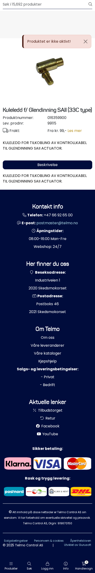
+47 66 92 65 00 (58, 215)
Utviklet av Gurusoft (77, 545)
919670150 (65, 523)
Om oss (47, 337)
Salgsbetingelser (16, 541)
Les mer (75, 130)
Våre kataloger (47, 353)
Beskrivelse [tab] (47, 164)
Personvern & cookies (49, 541)
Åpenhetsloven (80, 541)
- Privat (47, 377)
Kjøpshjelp (47, 361)
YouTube (50, 434)
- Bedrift (47, 384)
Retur (50, 418)
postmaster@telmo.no (57, 223)
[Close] (85, 41)
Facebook (49, 426)
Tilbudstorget (49, 410)
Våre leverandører (47, 345)
